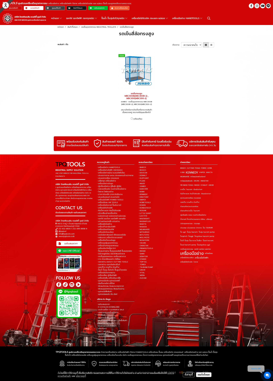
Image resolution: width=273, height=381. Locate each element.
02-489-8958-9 (80, 228)
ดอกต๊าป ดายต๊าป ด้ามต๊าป (189, 202)
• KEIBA (142, 191)
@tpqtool (62, 231)
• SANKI (142, 253)
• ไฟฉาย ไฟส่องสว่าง (105, 191)
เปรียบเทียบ (137, 119)
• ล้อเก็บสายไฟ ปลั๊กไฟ (105, 283)
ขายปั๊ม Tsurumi (186, 189)
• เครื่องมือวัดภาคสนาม (106, 272)
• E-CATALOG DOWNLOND (108, 307)
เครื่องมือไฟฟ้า (201, 257)
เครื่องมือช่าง (192, 253)
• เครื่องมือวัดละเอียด (105, 232)
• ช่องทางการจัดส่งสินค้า (106, 326)
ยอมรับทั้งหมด (204, 374)
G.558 (209, 168)
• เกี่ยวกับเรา (102, 328)
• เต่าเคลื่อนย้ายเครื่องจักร (107, 213)
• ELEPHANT (144, 178)
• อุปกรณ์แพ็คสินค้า (104, 291)
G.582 (182, 172)
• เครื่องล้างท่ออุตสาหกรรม (107, 245)
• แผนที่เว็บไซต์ (102, 334)
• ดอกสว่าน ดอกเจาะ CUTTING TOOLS (112, 262)
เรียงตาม (176, 45)
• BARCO (142, 167)
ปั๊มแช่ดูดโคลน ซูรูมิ (203, 245)
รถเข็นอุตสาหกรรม (186, 249)
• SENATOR (143, 256)
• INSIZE (142, 183)
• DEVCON (143, 172)
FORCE (203, 168)
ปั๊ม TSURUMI (208, 228)
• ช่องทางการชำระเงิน (105, 323)
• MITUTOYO (144, 235)
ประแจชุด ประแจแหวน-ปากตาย (191, 228)
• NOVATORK (144, 240)
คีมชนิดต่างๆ (198, 189)
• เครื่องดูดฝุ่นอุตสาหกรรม (107, 243)
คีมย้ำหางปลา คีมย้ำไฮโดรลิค (190, 193)
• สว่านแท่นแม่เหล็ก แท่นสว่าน (108, 221)
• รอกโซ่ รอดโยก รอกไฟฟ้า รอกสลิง (111, 218)
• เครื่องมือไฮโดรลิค (105, 208)
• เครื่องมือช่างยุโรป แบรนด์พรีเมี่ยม (111, 172)
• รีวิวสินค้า (101, 315)
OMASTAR (204, 181)
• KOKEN (142, 205)
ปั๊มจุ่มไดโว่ (183, 236)
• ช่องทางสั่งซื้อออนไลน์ (106, 318)
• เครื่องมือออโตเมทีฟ (105, 229)
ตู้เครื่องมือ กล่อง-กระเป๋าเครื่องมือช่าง (193, 215)
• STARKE (142, 259)
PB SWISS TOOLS (186, 185)
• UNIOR (142, 270)
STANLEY (204, 185)
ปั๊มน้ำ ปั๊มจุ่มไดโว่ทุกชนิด (113, 18)
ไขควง (196, 262)
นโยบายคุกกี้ (81, 376)
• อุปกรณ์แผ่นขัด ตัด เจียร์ (107, 294)
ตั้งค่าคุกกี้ (189, 374)
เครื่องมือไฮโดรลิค (186, 262)
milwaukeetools (186, 181)
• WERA (142, 275)
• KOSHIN (142, 210)
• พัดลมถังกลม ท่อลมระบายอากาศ (110, 286)
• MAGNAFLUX (145, 221)
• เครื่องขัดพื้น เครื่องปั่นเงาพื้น (109, 278)
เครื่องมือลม (209, 253)
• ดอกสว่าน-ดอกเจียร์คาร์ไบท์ (108, 264)
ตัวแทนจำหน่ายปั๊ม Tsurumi (190, 211)
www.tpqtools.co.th (67, 236)
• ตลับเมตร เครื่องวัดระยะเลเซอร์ (109, 237)
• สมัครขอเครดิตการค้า (106, 339)
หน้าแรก (55, 18)
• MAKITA (142, 224)
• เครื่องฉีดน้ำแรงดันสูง (106, 240)
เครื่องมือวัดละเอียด (187, 257)
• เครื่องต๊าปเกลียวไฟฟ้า (106, 226)
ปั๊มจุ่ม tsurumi (192, 232)
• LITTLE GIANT (145, 213)
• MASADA (143, 226)
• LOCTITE (143, 216)
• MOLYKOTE (144, 237)
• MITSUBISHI (144, 232)
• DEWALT (143, 175)
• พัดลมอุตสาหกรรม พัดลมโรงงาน (110, 289)
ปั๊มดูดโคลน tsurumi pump (204, 236)
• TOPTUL (143, 262)
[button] (209, 18)
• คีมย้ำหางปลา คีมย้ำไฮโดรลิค (109, 210)
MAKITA (209, 172)
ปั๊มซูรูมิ (190, 236)
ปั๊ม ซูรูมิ (183, 232)
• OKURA (142, 243)
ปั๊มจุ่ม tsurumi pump (207, 232)
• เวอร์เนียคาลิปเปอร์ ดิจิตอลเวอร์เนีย (111, 235)
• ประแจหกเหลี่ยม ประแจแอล (108, 178)
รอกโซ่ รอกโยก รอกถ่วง (202, 249)
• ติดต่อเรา (101, 342)
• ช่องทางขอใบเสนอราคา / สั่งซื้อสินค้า (112, 320)
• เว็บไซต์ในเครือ (103, 336)
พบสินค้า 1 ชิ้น (63, 44)
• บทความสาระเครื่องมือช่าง (107, 312)
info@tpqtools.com (67, 234)
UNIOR (211, 185)
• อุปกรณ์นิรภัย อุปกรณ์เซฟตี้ (108, 280)
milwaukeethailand (197, 176)
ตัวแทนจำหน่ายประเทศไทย (189, 206)
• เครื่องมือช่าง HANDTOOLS (108, 167)
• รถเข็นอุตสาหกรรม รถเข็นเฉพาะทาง (111, 256)
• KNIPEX (142, 199)
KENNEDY (192, 172)
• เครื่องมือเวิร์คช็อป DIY (106, 248)
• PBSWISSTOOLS (146, 248)
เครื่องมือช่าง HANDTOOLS (186, 18)
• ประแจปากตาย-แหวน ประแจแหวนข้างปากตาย (115, 175)
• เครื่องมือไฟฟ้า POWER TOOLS (110, 199)
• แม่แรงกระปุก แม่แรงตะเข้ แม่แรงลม (111, 216)
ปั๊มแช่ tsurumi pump (188, 245)
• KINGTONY (144, 197)
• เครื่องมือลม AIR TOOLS (107, 202)
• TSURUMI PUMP (146, 267)
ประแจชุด (197, 223)
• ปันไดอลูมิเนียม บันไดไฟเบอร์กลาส (111, 253)
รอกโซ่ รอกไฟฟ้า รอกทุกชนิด (80, 18)
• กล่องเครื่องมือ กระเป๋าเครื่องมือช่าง (111, 189)
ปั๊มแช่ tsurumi (208, 240)
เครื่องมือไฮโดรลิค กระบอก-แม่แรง (149, 18)
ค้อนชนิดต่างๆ (206, 193)
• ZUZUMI (142, 278)
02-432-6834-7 (65, 228)
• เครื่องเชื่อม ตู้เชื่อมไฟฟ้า (107, 275)
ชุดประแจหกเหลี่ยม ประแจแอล (190, 198)
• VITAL (142, 272)
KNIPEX (202, 172)
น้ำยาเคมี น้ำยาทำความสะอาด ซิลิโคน (192, 219)
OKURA (196, 181)
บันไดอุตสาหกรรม (186, 223)
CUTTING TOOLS (193, 168)
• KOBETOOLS (145, 202)
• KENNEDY (143, 194)
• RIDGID (142, 251)
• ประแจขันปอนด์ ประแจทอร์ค (108, 197)
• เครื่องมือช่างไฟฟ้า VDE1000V (110, 170)
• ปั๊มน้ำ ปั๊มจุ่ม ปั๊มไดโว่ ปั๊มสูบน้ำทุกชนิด (112, 270)
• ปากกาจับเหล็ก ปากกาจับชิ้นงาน (110, 194)
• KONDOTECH (145, 208)
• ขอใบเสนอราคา (103, 304)
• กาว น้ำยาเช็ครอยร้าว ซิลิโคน (108, 259)
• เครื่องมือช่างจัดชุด (105, 183)
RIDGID (196, 185)
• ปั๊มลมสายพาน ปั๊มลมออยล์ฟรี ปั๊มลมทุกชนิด (114, 251)
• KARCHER (143, 189)
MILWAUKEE (184, 176)
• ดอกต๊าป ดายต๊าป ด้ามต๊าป (108, 267)
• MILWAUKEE (144, 229)
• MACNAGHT (144, 218)
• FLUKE (142, 181)
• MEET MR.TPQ (103, 331)
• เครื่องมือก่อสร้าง (104, 224)
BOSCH (183, 168)
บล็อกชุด (209, 219)
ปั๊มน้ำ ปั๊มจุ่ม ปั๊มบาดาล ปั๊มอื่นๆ (191, 240)
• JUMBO (142, 186)
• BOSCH (142, 170)
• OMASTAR (143, 245)
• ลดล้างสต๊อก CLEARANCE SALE (110, 309)
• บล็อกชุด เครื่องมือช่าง (106, 181)
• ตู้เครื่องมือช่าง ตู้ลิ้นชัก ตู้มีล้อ (109, 186)
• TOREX (142, 264)
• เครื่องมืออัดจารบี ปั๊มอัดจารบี (109, 205)
